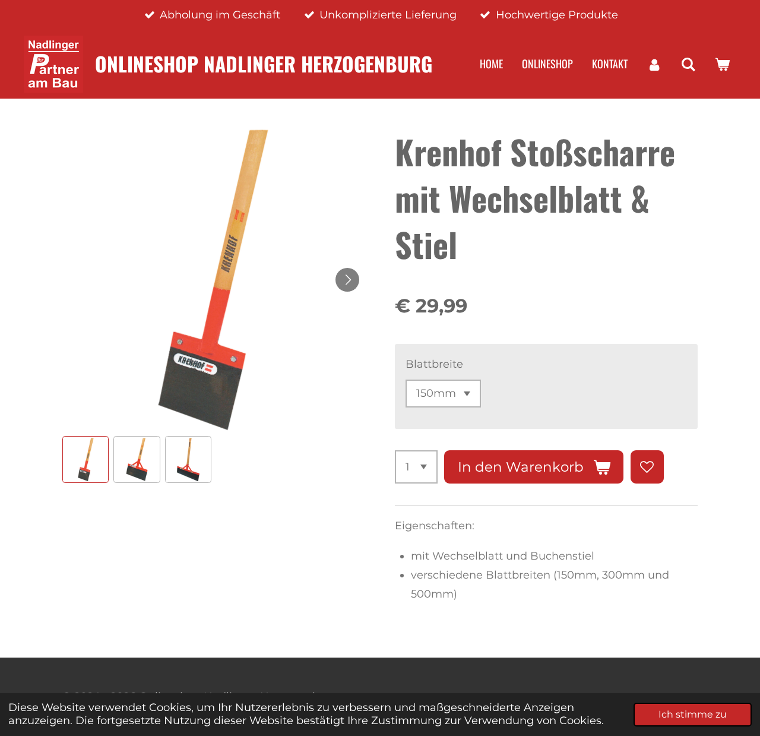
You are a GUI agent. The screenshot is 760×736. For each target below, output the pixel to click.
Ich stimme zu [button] (692, 714)
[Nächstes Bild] (347, 280)
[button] (85, 459)
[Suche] (688, 64)
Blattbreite (434, 364)
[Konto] (654, 64)
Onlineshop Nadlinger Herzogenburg (263, 63)
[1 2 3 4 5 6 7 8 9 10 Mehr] (416, 467)
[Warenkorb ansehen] (722, 64)
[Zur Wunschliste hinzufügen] (647, 467)
